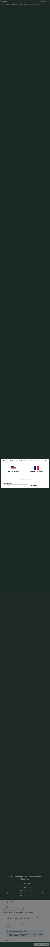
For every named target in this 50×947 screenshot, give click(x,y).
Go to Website (33, 485)
